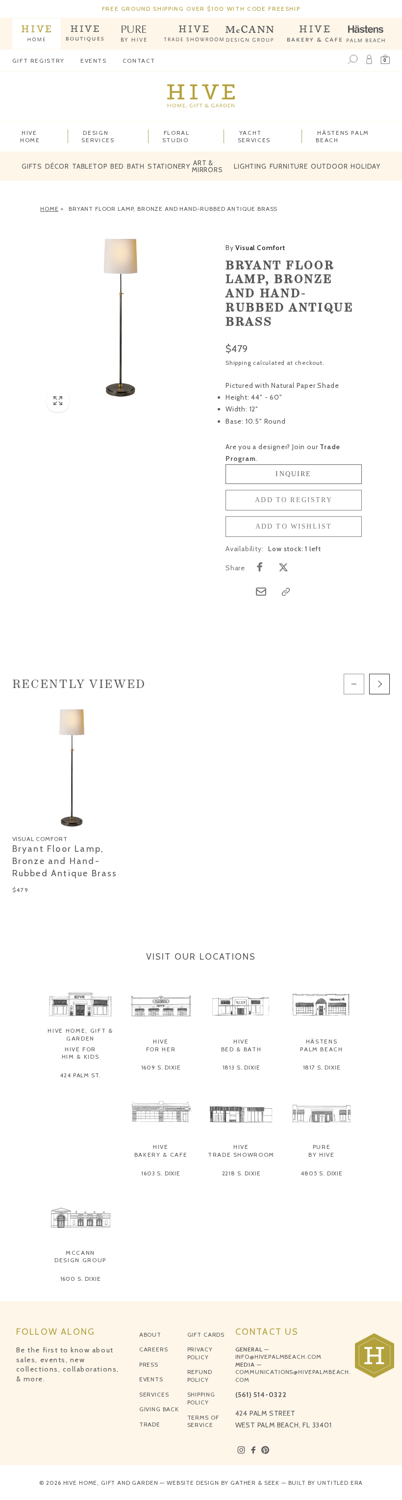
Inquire (293, 474)
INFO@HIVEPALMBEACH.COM (278, 1356)
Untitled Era (340, 1482)
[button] (385, 59)
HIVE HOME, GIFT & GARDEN (80, 1034)
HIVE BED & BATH (241, 1045)
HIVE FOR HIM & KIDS (81, 1053)
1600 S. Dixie (80, 1278)
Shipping (238, 362)
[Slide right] (379, 684)
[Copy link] (286, 592)
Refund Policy (199, 1375)
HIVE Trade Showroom (241, 1150)
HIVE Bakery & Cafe (160, 1150)
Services (154, 1394)
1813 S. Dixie (241, 1067)
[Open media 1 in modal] (120, 317)
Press (148, 1364)
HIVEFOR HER (161, 1045)
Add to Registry (293, 500)
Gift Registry (38, 60)
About (150, 1334)
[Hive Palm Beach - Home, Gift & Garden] (36, 33)
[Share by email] (261, 591)
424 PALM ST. (80, 1075)
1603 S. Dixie (160, 1173)
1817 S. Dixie (322, 1067)
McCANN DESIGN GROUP (80, 1256)
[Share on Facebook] (260, 567)
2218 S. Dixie (241, 1173)
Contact (139, 60)
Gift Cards (206, 1334)
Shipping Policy (201, 1398)
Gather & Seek (254, 1482)
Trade (149, 1424)
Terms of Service (203, 1421)
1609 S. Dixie (161, 1067)
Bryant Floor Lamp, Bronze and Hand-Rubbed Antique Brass (173, 208)
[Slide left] (354, 684)
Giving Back (159, 1409)
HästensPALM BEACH (321, 1045)
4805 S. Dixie (322, 1173)
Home (49, 208)
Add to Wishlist (293, 526)
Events (93, 60)
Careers (153, 1349)
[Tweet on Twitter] (283, 567)
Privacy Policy (200, 1353)
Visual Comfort (255, 247)
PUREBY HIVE (321, 1150)
